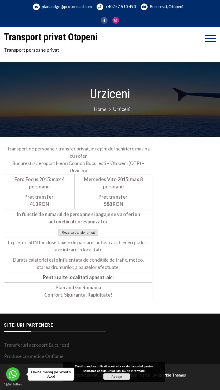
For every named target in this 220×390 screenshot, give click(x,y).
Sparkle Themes (172, 375)
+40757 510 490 (120, 6)
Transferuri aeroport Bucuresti (36, 345)
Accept (116, 376)
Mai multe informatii (130, 371)
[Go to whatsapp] (13, 374)
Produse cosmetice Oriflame (34, 356)
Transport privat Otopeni (51, 37)
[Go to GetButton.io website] (12, 384)
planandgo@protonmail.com (66, 6)
